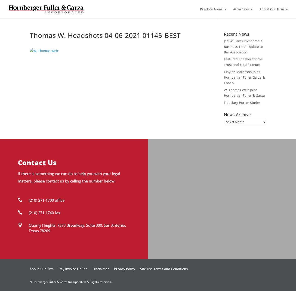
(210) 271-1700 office (47, 200)
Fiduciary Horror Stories (242, 102)
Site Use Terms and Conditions (164, 269)
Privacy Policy (124, 269)
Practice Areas (211, 9)
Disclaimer (100, 269)
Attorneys (241, 9)
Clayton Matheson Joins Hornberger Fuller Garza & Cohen (244, 77)
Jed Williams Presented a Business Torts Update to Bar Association (243, 46)
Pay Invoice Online (73, 269)
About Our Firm (271, 9)
